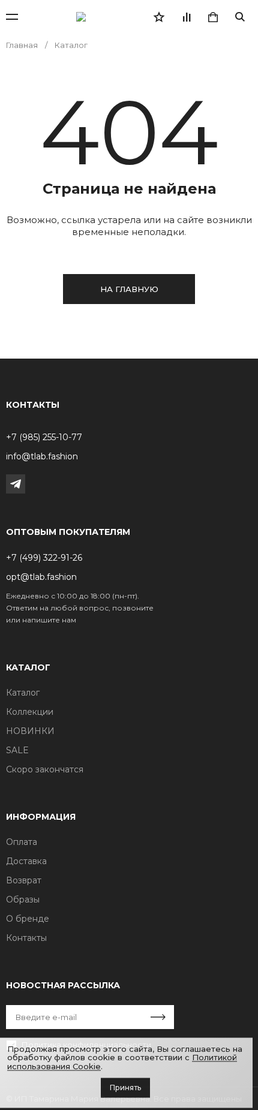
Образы (23, 899)
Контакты (26, 937)
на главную (129, 289)
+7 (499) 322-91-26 (44, 557)
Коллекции (29, 711)
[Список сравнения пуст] (186, 17)
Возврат (23, 880)
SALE (17, 750)
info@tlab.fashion (42, 456)
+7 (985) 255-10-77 (44, 437)
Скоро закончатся (44, 769)
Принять (125, 1087)
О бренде (27, 918)
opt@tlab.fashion (41, 576)
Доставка (26, 861)
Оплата (21, 842)
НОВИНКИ (30, 731)
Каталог (23, 692)
